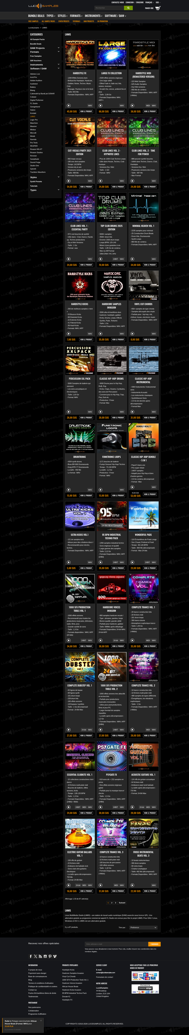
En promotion (102, 21)
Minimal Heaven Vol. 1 (143, 226)
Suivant (122, 903)
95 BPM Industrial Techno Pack (111, 536)
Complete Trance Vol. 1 (143, 607)
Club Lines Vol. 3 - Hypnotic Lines (111, 152)
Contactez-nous (118, 2)
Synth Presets (63, 21)
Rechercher (128, 8)
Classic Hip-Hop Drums (112, 378)
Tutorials (76, 21)
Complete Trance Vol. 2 (143, 685)
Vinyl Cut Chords (143, 304)
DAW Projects (89, 21)
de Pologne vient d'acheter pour (21, 1023)
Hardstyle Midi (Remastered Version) (143, 74)
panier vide (149, 8)
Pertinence (134, 927)
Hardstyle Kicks (79, 304)
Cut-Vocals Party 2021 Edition (79, 152)
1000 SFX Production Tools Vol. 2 (111, 687)
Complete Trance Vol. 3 (111, 852)
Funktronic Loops (111, 456)
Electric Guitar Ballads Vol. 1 (79, 853)
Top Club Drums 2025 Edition (111, 227)
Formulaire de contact (104, 977)
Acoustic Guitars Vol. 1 (143, 774)
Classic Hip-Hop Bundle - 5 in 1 (143, 458)
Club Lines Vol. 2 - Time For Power (143, 152)
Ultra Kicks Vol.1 (79, 534)
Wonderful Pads (143, 534)
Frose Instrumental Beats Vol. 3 (143, 853)
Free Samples (33, 21)
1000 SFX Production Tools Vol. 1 (79, 608)
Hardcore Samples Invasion (111, 305)
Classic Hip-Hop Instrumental (143, 380)
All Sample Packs (48, 21)
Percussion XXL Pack (79, 378)
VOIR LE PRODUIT (86, 111)
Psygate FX (111, 774)
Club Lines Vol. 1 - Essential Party (80, 227)
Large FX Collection (111, 73)
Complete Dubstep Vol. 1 (79, 685)
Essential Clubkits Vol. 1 (79, 774)
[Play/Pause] (69, 105)
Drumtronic (79, 456)
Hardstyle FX (79, 73)
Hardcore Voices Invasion (111, 608)
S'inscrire (140, 2)
